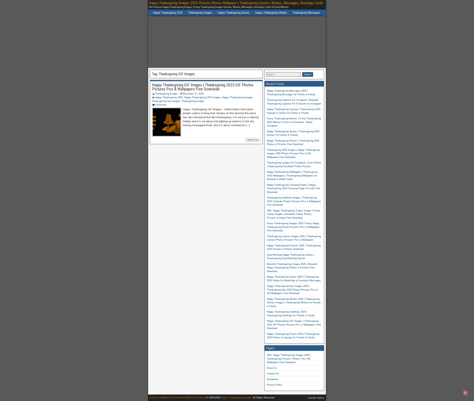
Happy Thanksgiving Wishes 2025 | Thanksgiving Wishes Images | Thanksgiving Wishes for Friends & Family (294, 303)
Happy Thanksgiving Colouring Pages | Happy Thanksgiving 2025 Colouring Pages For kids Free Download (293, 188)
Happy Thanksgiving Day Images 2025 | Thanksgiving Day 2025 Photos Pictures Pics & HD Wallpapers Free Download (292, 290)
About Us (272, 368)
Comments (161, 104)
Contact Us (273, 373)
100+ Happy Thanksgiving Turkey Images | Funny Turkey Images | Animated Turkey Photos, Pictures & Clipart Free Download (293, 214)
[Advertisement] (237, 42)
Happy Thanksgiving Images (237, 97)
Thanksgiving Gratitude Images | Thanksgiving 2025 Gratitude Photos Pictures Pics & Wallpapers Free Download (294, 201)
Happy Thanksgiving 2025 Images (202, 97)
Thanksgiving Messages (306, 12)
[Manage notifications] (465, 393)
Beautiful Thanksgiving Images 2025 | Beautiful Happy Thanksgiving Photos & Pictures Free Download (292, 268)
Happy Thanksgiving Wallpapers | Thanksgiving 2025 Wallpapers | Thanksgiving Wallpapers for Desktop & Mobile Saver (292, 176)
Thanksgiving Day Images (166, 101)
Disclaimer (272, 379)
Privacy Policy (274, 384)
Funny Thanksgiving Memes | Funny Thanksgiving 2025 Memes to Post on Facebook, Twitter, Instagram (294, 122)
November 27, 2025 (193, 93)
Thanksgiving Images (200, 12)
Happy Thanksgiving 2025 (168, 12)
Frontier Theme (316, 398)
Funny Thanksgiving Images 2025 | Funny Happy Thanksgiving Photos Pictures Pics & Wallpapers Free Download (293, 227)
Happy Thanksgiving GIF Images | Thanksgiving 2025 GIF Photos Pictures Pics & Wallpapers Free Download (202, 87)
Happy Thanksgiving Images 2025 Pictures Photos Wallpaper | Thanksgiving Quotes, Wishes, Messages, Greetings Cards (236, 3)
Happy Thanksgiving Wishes (271, 12)
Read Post (252, 139)
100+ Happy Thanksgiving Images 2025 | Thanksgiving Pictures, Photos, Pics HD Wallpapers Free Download (289, 359)
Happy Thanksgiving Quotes (234, 12)
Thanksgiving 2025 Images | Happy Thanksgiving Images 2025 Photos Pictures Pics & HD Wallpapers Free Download (293, 154)
